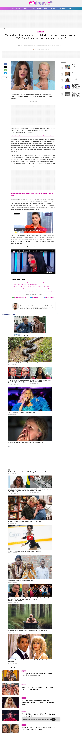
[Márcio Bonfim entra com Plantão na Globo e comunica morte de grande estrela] (67, 88)
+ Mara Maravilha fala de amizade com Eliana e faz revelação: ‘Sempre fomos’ (32, 136)
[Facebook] (5, 64)
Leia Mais (49, 719)
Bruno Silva (38, 49)
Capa (2, 28)
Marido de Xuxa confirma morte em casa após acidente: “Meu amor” (31, 286)
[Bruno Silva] (33, 49)
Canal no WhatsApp (20, 297)
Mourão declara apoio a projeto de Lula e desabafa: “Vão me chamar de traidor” (75, 67)
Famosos (5, 28)
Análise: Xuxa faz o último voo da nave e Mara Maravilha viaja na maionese (33, 291)
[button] (71, 3)
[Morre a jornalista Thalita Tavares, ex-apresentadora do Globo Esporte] (67, 96)
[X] (5, 67)
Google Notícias (50, 297)
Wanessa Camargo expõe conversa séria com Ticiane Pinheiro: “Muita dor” (38, 729)
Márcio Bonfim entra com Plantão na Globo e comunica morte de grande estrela (76, 87)
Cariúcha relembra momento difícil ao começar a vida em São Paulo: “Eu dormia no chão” (38, 703)
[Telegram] (5, 73)
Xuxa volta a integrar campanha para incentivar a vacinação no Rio (31, 282)
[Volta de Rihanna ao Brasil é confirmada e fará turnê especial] (10, 715)
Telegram (35, 297)
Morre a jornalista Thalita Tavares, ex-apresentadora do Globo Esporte (76, 94)
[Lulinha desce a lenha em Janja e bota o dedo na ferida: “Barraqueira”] (67, 81)
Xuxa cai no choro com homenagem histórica (25, 284)
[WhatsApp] (5, 70)
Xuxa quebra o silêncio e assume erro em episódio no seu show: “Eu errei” (33, 288)
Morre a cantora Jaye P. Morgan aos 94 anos (75, 74)
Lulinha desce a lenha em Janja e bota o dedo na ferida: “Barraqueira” (76, 80)
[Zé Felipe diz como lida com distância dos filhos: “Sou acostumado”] (10, 675)
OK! (53, 719)
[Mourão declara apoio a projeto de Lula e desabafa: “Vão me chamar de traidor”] (67, 69)
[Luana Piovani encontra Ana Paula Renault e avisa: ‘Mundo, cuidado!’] (10, 689)
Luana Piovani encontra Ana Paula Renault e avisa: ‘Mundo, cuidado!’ (38, 688)
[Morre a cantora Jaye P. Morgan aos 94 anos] (67, 75)
